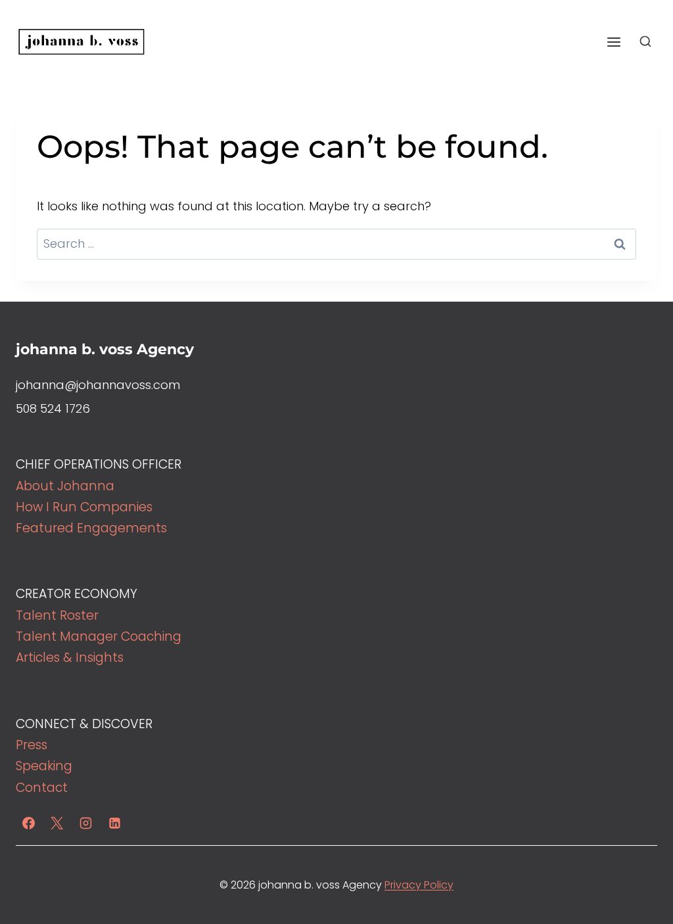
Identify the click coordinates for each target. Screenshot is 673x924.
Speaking (44, 766)
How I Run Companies (84, 507)
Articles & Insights (70, 657)
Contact (42, 788)
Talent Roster (57, 615)
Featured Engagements (91, 528)
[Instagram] (85, 823)
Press (31, 745)
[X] (57, 823)
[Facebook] (28, 823)
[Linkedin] (114, 823)
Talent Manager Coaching (98, 636)
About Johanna (65, 486)
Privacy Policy (418, 884)
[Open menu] (613, 41)
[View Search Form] (645, 42)
